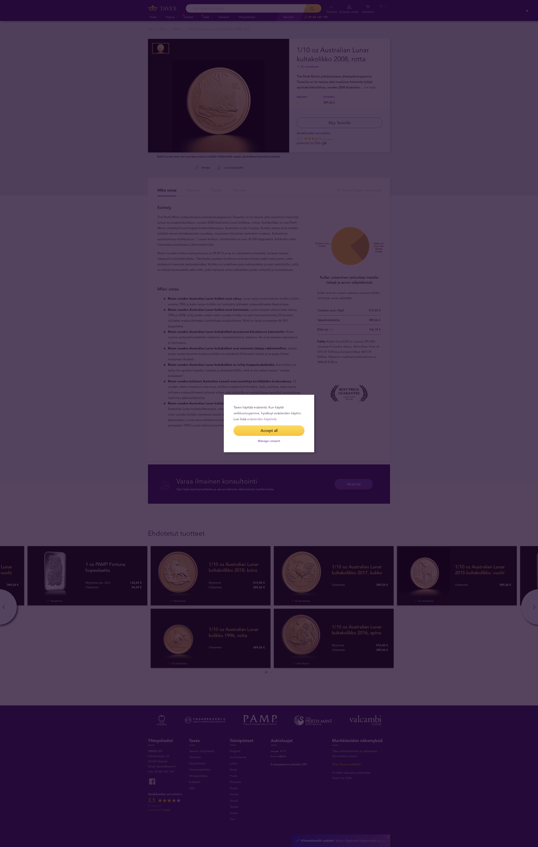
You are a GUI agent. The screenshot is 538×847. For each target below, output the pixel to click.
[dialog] (269, 423)
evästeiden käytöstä (261, 419)
